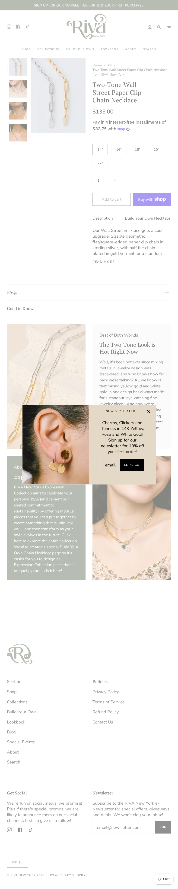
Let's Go (132, 465)
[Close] (148, 411)
